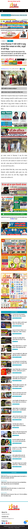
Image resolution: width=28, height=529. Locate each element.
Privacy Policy (17, 527)
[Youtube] (9, 523)
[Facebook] (2, 523)
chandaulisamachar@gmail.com (8, 518)
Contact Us (5, 516)
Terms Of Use (10, 527)
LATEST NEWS (13, 312)
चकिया (10, 40)
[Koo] (11, 523)
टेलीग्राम (13, 218)
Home (3, 40)
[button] (2, 11)
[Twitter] (4, 523)
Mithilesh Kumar (5, 68)
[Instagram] (6, 523)
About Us (4, 512)
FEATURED (14, 472)
